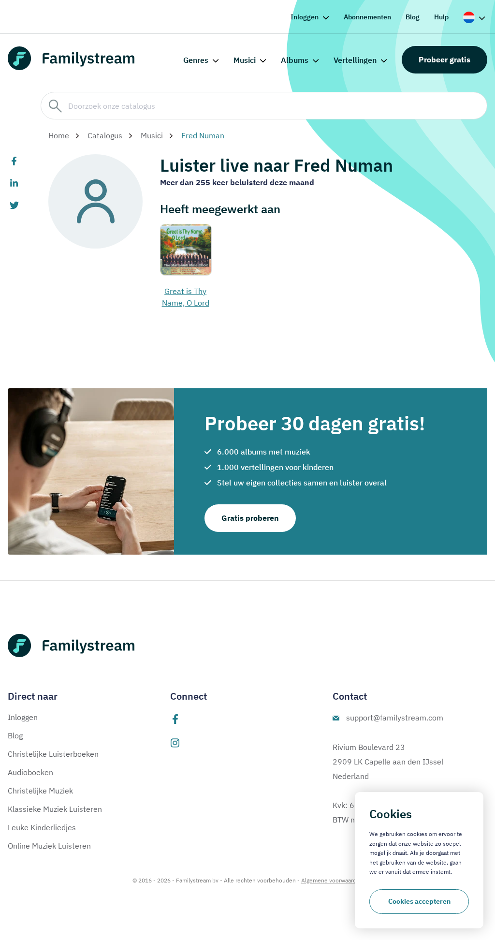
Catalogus (104, 135)
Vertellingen (355, 60)
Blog (413, 17)
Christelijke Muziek (40, 790)
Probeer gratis (444, 59)
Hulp (441, 17)
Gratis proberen (250, 518)
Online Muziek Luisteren (49, 846)
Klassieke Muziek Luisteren (55, 809)
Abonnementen (367, 17)
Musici (244, 60)
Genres (195, 60)
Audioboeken (30, 772)
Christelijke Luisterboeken (53, 754)
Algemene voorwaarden (332, 880)
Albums (294, 60)
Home (58, 135)
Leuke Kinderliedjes (42, 827)
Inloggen (305, 17)
